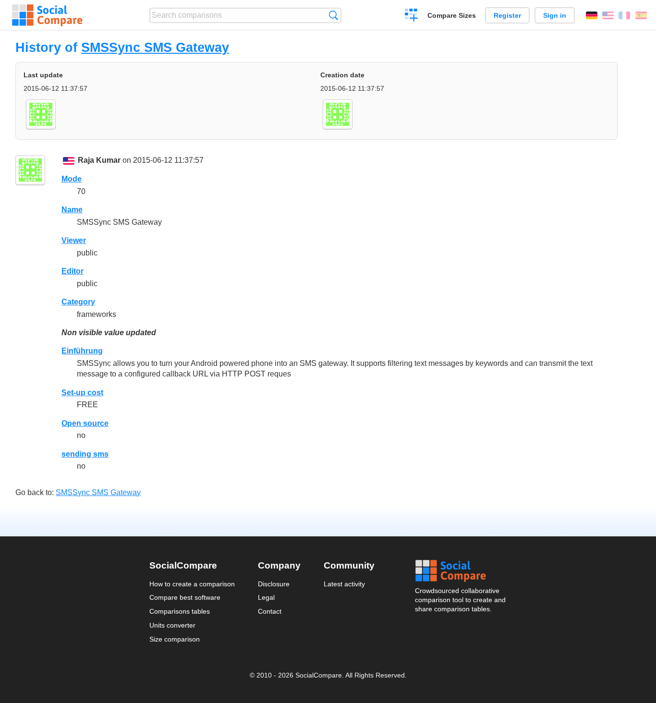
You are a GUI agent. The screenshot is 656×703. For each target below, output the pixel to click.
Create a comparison (411, 16)
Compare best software (184, 597)
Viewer (73, 240)
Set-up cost (82, 392)
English (608, 15)
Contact (269, 611)
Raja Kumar (99, 160)
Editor (72, 271)
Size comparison (174, 639)
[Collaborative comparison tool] (47, 15)
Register (507, 15)
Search (333, 15)
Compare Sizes (451, 15)
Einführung (82, 351)
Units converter (172, 625)
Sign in (554, 15)
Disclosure (274, 584)
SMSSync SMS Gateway (155, 47)
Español (641, 15)
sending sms (85, 454)
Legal (266, 597)
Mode (71, 179)
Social (461, 570)
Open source (85, 423)
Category (78, 302)
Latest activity (344, 584)
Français (624, 15)
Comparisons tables (179, 611)
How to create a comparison (192, 584)
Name (72, 210)
